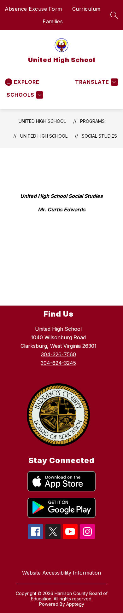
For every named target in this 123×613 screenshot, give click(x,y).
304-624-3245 (58, 363)
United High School (42, 121)
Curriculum (86, 9)
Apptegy (75, 604)
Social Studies (99, 136)
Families (53, 21)
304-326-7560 (58, 354)
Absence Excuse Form (33, 9)
